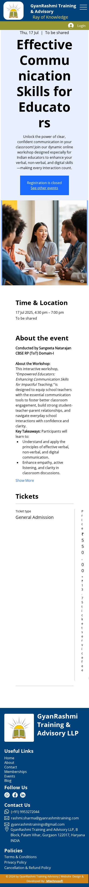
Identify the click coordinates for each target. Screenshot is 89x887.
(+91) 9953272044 (25, 811)
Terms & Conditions (20, 856)
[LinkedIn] (22, 795)
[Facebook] (15, 795)
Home (9, 758)
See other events (44, 188)
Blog (7, 780)
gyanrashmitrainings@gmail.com (38, 824)
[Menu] (83, 7)
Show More (25, 480)
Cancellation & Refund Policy (27, 867)
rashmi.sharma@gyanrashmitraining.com (45, 818)
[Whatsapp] (7, 795)
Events (9, 776)
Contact (10, 767)
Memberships (15, 771)
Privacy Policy (15, 862)
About (9, 762)
